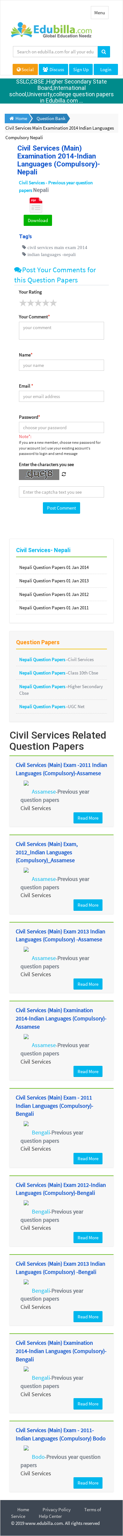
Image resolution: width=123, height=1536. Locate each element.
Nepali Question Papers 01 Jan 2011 (54, 608)
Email (26, 386)
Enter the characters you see (46, 464)
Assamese (44, 791)
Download (38, 220)
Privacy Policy (57, 1509)
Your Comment (34, 317)
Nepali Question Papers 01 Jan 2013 (54, 581)
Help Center (50, 1516)
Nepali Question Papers (42, 659)
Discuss (56, 69)
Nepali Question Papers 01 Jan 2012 (54, 594)
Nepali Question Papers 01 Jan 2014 (54, 567)
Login (105, 69)
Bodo (38, 1456)
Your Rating (30, 292)
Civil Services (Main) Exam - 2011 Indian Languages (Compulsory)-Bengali (54, 1105)
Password (29, 417)
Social (27, 69)
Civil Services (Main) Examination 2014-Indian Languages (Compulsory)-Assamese (61, 1018)
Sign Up (81, 69)
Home (23, 1509)
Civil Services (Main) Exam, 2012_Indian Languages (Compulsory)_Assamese (47, 852)
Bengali (41, 1132)
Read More (88, 818)
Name (25, 355)
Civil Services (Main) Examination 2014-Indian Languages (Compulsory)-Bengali (61, 1351)
